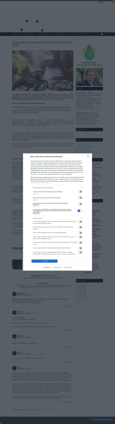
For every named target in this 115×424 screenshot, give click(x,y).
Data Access (57, 267)
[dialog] (57, 212)
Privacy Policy (68, 267)
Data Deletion (47, 267)
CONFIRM (44, 261)
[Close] (88, 156)
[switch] (79, 191)
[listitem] (57, 188)
